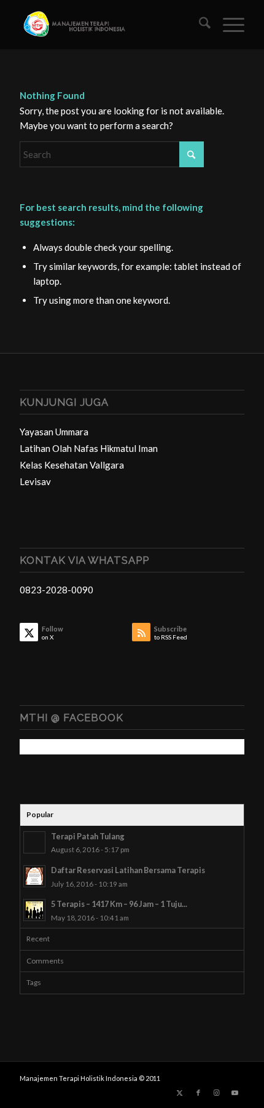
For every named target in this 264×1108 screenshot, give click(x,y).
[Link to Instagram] (217, 1092)
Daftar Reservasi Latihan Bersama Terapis (128, 870)
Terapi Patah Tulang (88, 836)
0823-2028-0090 (56, 589)
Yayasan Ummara (54, 431)
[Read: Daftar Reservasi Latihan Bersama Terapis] (34, 876)
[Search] (199, 24)
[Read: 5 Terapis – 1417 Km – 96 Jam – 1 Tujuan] (34, 910)
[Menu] (227, 24)
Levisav (35, 481)
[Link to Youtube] (235, 1092)
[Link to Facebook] (198, 1092)
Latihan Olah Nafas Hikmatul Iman (89, 448)
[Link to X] (180, 1092)
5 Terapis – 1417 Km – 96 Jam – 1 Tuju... (119, 904)
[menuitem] (199, 24)
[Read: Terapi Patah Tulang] (34, 842)
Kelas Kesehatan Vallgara (72, 464)
